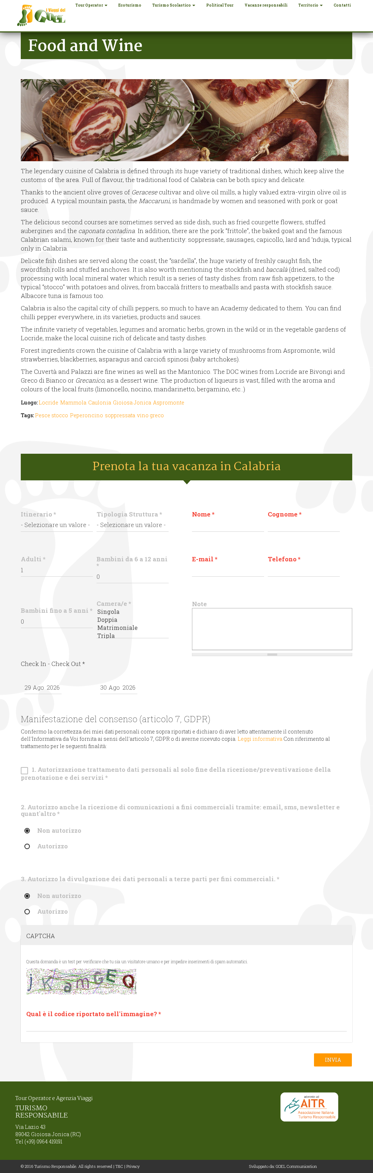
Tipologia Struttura (129, 514)
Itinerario (38, 514)
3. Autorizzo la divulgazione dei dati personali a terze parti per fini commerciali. (150, 879)
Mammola (73, 402)
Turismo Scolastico (172, 5)
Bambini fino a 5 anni (57, 610)
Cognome (285, 514)
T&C (119, 1166)
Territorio (308, 5)
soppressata (120, 415)
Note (199, 604)
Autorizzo (52, 846)
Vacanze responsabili (265, 5)
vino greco (150, 415)
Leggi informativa (259, 738)
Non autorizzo (59, 831)
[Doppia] (133, 620)
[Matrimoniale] (133, 628)
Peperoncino (86, 415)
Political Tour (219, 5)
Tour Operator (89, 5)
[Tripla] (133, 636)
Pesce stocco (51, 415)
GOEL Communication (296, 1166)
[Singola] (133, 612)
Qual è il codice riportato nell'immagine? (93, 1014)
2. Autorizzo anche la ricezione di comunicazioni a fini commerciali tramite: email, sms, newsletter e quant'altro (180, 810)
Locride (48, 402)
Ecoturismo (129, 5)
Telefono (284, 559)
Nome (203, 514)
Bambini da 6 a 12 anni (132, 562)
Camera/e (114, 603)
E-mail (204, 559)
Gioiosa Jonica (132, 402)
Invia (333, 1059)
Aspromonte (168, 402)
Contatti (342, 5)
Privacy (133, 1166)
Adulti (33, 559)
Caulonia (99, 402)
